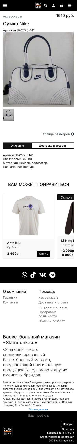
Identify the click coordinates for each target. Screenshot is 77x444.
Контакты (10, 302)
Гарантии (10, 297)
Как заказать (48, 297)
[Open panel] (45, 5)
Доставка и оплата (53, 302)
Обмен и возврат (51, 321)
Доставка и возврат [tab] (52, 145)
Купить (43, 253)
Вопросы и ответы (53, 307)
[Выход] (70, 5)
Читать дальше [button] (38, 409)
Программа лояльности (47, 314)
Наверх (67, 424)
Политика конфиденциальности (60, 431)
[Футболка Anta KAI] (28, 215)
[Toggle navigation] (5, 5)
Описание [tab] (17, 145)
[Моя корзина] (61, 5)
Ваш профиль (38, 415)
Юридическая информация (57, 436)
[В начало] (7, 432)
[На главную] (38, 5)
